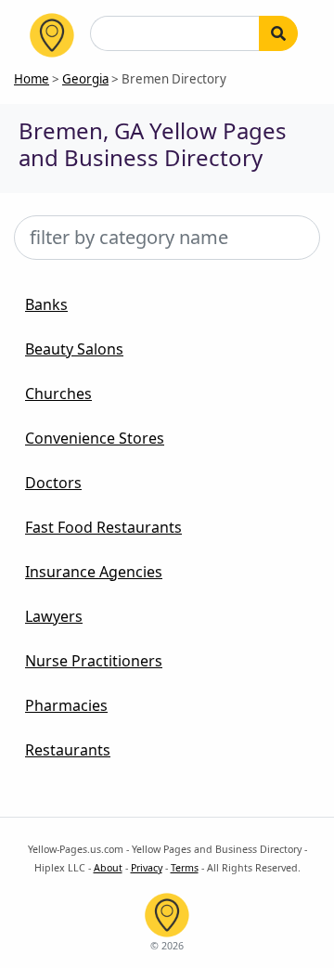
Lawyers (54, 616)
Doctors (53, 482)
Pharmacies (66, 705)
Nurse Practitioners (93, 661)
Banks (46, 304)
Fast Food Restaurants (103, 527)
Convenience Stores (94, 438)
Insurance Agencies (93, 571)
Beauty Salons (74, 349)
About (108, 867)
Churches (58, 393)
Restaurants (67, 750)
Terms (185, 867)
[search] (278, 33)
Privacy (146, 867)
